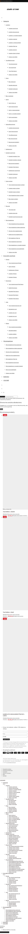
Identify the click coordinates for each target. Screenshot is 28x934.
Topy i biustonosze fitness (15, 263)
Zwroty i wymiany (7, 773)
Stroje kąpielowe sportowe (15, 241)
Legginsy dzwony (13, 49)
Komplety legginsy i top (14, 156)
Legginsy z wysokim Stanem (15, 35)
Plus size (8, 206)
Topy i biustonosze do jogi (15, 305)
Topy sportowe (12, 67)
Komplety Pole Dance (14, 167)
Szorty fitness (12, 266)
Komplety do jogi (13, 316)
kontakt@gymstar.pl (11, 762)
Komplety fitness (13, 277)
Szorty (7, 99)
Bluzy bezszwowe (13, 138)
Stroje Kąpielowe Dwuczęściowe (16, 224)
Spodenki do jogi (13, 309)
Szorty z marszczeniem (14, 110)
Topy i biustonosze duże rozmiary (17, 184)
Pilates (7, 323)
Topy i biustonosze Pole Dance (16, 284)
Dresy (7, 78)
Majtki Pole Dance (13, 288)
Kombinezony (9, 149)
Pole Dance (8, 280)
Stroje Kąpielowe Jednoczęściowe (17, 227)
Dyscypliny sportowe (9, 256)
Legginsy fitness (13, 273)
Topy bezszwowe (13, 64)
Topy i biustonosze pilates (15, 327)
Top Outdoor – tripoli (8, 612)
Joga (7, 302)
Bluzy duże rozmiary (13, 199)
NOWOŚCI (6, 377)
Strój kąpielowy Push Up (14, 238)
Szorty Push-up (12, 103)
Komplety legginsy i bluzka (15, 160)
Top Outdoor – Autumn (9, 511)
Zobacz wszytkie (13, 177)
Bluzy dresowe (12, 81)
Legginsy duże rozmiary (14, 53)
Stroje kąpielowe (10, 220)
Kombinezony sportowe (14, 170)
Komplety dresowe (13, 89)
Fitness (7, 259)
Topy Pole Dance (13, 71)
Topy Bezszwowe (13, 135)
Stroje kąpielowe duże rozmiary (16, 195)
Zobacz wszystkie (13, 57)
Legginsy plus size (13, 213)
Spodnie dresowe (13, 85)
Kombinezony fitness (14, 270)
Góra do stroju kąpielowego (15, 231)
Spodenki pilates (13, 330)
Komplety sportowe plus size (15, 216)
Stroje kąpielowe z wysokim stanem (17, 245)
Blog (4, 774)
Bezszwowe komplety (14, 142)
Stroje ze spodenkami (11, 369)
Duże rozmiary (9, 181)
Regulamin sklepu (7, 769)
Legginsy (8, 25)
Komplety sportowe (10, 152)
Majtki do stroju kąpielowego (15, 234)
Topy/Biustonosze (10, 60)
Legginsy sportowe (13, 28)
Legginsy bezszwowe (14, 32)
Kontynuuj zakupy (4, 932)
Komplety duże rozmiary (14, 192)
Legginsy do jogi (12, 312)
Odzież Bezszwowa (10, 124)
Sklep (1, 409)
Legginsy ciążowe (13, 39)
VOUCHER (6, 380)
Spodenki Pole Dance (14, 291)
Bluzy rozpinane (9, 96)
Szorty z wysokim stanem (15, 113)
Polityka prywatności (8, 770)
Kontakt (5, 775)
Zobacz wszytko (13, 145)
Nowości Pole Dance (13, 295)
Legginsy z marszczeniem (15, 42)
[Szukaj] (3, 385)
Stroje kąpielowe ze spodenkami (16, 248)
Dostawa (5, 771)
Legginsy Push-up (13, 46)
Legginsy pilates (12, 334)
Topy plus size (12, 209)
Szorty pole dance (13, 117)
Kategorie (6, 21)
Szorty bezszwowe (13, 106)
